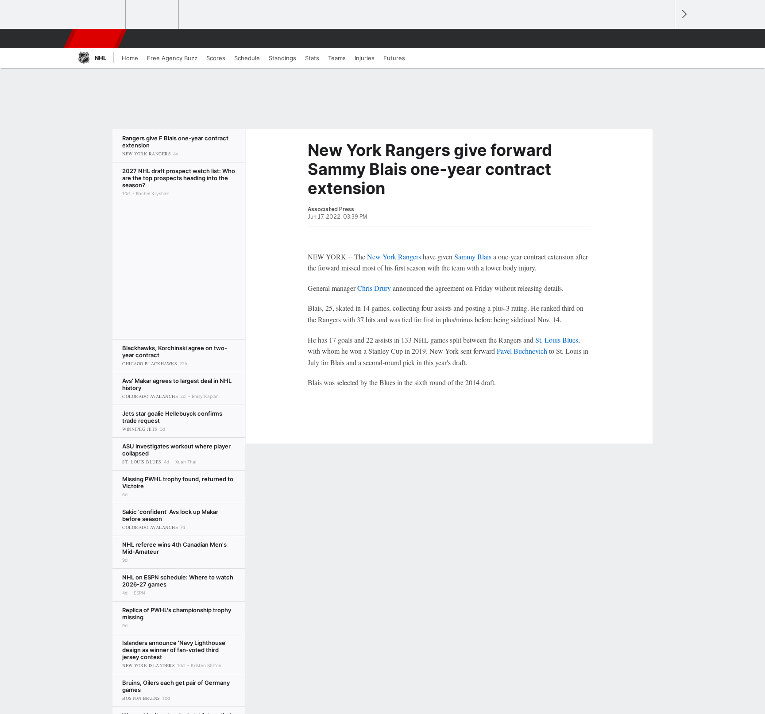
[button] (664, 38)
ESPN (96, 38)
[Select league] (99, 14)
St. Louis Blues (556, 339)
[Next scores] (683, 14)
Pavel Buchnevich (522, 350)
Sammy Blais (472, 256)
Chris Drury (374, 288)
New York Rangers (394, 256)
